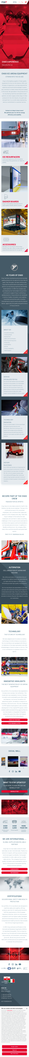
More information (14, 1053)
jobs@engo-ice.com (18, 534)
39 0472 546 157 (7, 994)
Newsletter (15, 791)
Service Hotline (15, 2)
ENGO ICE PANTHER (14, 720)
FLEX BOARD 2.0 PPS (14, 723)
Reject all (15, 1050)
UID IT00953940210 (6, 1001)
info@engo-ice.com (6, 998)
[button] (27, 1008)
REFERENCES (14, 872)
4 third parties (9, 1010)
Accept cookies (14, 1046)
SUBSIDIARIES (14, 869)
